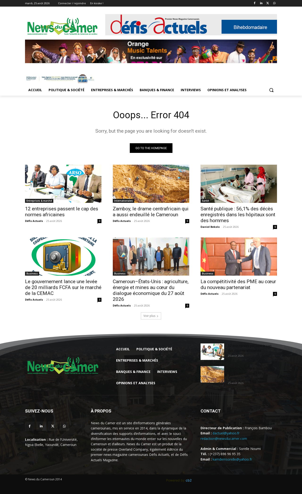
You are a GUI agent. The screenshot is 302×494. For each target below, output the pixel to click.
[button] (271, 90)
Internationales (123, 200)
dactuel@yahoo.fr (226, 433)
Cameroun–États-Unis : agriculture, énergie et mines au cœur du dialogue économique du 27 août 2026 (151, 290)
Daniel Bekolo (210, 227)
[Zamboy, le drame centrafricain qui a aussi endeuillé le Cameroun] (151, 184)
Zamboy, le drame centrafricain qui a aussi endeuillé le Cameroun (151, 211)
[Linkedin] (261, 3)
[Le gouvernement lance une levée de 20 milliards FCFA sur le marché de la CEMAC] (63, 256)
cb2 (189, 480)
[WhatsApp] (274, 3)
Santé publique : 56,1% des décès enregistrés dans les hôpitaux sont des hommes (238, 214)
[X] (267, 3)
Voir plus (149, 316)
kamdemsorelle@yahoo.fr (232, 459)
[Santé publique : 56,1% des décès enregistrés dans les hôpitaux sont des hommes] (239, 184)
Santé (205, 200)
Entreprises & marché (39, 200)
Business (32, 273)
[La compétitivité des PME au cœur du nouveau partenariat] (239, 256)
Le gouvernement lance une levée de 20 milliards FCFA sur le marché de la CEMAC (63, 287)
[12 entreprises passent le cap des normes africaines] (63, 184)
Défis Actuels (34, 221)
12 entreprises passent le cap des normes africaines (61, 211)
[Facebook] (254, 3)
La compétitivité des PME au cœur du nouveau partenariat (238, 284)
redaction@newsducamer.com (224, 438)
